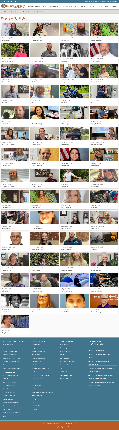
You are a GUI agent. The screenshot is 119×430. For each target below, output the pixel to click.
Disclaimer (50, 427)
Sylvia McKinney (66, 291)
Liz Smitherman (37, 228)
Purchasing (63, 348)
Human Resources (25, 11)
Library (34, 399)
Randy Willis (6, 249)
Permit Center (36, 405)
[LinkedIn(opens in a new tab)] (98, 344)
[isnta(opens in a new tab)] (95, 344)
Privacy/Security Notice (60, 427)
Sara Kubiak (5, 40)
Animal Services (36, 344)
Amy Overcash (6, 333)
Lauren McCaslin (66, 270)
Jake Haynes (95, 228)
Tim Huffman (65, 103)
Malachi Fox (5, 124)
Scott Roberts (65, 186)
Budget (34, 348)
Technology (63, 371)
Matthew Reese (37, 291)
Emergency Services (38, 378)
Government (54, 6)
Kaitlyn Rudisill (96, 82)
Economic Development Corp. (40, 368)
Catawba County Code (10, 354)
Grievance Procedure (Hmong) (97, 382)
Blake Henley (65, 144)
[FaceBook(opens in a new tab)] (89, 344)
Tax (61, 368)
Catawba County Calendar (11, 361)
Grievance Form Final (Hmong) (97, 368)
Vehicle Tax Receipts (9, 395)
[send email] (5, 1)
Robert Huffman (96, 291)
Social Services (64, 358)
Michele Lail (6, 228)
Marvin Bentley (96, 312)
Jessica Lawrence (37, 40)
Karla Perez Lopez (8, 144)
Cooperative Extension (38, 358)
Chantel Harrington (38, 124)
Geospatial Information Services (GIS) (43, 392)
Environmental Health (38, 382)
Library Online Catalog (10, 382)
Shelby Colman (96, 270)
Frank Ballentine (37, 165)
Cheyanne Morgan (8, 61)
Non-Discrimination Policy (96, 350)
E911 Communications (38, 365)
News (100, 6)
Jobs (4, 416)
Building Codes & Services (39, 351)
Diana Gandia (36, 270)
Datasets (5, 378)
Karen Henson (66, 207)
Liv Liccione (95, 165)
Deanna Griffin (6, 207)
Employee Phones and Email (11, 368)
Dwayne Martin (66, 82)
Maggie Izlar (95, 186)
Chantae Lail (6, 165)
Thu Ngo (34, 103)
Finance (34, 388)
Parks (33, 402)
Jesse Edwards (66, 249)
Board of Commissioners (10, 351)
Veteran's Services (65, 378)
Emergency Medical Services (40, 375)
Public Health (64, 344)
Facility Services (37, 385)
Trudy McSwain (96, 124)
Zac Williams (6, 103)
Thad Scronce (95, 61)
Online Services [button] (87, 6)
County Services (13, 11)
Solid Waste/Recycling (66, 365)
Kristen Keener (36, 186)
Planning (34, 409)
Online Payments (8, 389)
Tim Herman (95, 103)
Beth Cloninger (66, 228)
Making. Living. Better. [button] (36, 6)
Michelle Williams (7, 312)
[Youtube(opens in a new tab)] (102, 344)
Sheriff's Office (64, 354)
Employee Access (8, 365)
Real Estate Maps (8, 399)
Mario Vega (65, 124)
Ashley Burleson (96, 40)
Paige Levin (65, 61)
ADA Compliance (8, 344)
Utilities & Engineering (66, 375)
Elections (34, 371)
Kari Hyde (35, 312)
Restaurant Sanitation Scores (11, 412)
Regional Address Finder (10, 406)
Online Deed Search (9, 385)
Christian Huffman (38, 61)
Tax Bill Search (7, 409)
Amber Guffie (6, 270)
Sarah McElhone (7, 82)
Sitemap (70, 427)
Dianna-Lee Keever (8, 186)
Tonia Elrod (65, 165)
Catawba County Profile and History (13, 358)
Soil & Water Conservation (68, 361)
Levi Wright (65, 312)
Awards (5, 348)
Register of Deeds (65, 351)
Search (114, 6)
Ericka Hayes (6, 291)
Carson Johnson (96, 144)
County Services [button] (69, 6)
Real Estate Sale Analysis (10, 402)
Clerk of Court (36, 354)
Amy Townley (36, 144)
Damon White (65, 40)
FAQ (106, 6)
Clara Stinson (36, 207)
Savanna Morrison (37, 249)
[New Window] (1, 1)
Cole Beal (94, 207)
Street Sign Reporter (9, 392)
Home (4, 11)
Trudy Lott (35, 82)
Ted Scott (94, 249)
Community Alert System (10, 375)
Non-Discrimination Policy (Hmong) (99, 375)
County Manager (37, 361)
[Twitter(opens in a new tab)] (92, 344)
